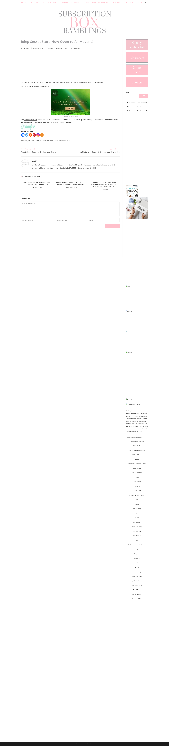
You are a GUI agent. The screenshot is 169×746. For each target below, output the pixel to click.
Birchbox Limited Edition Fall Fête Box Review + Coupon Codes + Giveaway (70, 183)
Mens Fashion (137, 522)
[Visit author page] (25, 163)
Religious (136, 558)
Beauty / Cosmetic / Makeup (137, 450)
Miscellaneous (137, 536)
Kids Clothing (137, 509)
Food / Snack (137, 481)
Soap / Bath (136, 567)
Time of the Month (136, 594)
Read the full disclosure (95, 82)
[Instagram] (38, 135)
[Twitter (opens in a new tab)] (126, 2)
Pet (137, 549)
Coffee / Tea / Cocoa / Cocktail (137, 463)
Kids (137, 513)
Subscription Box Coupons (137, 111)
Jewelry (137, 504)
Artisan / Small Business (137, 441)
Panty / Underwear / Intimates (137, 545)
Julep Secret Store (30, 120)
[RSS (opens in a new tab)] (138, 2)
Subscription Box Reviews (137, 103)
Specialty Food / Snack (136, 576)
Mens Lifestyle (137, 531)
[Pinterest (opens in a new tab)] (132, 2)
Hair (137, 500)
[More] (42, 135)
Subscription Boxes (64, 141)
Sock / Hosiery (137, 572)
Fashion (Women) (137, 472)
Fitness (137, 477)
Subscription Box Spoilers (137, 107)
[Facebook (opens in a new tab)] (129, 2)
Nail (137, 540)
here (141, 431)
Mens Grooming (137, 527)
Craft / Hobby (137, 468)
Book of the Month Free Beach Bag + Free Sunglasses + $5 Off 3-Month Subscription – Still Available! (103, 184)
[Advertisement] (70, 67)
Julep (25, 141)
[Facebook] (23, 135)
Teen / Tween (137, 590)
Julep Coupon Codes (33, 141)
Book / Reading (136, 454)
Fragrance (137, 486)
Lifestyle (136, 518)
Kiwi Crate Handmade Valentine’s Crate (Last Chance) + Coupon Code (37, 183)
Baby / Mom (136, 445)
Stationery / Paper (137, 585)
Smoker (137, 563)
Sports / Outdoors (137, 581)
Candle (137, 459)
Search (127, 93)
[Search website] (146, 2)
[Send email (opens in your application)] (141, 2)
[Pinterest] (34, 135)
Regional (136, 554)
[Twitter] (26, 135)
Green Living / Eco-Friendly (137, 495)
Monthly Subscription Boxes (57, 49)
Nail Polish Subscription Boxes (49, 141)
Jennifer (26, 49)
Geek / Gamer (137, 491)
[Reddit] (30, 135)
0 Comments (75, 49)
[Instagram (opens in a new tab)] (135, 2)
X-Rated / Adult (136, 599)
